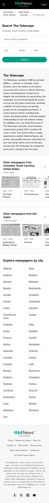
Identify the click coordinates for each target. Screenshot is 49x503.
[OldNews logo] (24, 3)
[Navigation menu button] (3, 4)
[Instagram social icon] (28, 495)
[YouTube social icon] (34, 495)
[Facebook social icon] (15, 495)
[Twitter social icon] (21, 495)
